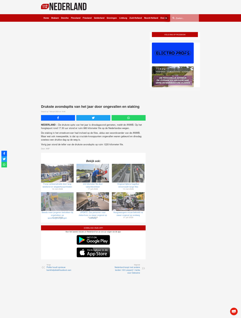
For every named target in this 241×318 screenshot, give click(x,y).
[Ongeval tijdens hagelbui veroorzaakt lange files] (128, 173)
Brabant (55, 17)
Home (46, 17)
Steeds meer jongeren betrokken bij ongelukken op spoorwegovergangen (57, 215)
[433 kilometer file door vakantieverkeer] (92, 173)
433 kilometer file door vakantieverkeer (93, 185)
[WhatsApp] (129, 118)
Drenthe (65, 17)
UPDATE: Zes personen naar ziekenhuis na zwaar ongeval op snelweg (93, 215)
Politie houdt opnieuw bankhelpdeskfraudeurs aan (59, 267)
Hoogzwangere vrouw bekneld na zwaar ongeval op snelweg (128, 213)
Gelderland (99, 17)
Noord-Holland (151, 17)
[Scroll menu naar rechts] (166, 18)
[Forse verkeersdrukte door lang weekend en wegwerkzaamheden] (57, 173)
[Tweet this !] (93, 118)
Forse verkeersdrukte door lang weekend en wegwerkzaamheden (57, 185)
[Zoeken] (173, 18)
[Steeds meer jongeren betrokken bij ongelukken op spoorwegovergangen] (57, 201)
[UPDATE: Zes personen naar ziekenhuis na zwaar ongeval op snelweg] (92, 201)
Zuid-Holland (135, 17)
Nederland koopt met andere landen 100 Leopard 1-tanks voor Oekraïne (127, 269)
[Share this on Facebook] (58, 118)
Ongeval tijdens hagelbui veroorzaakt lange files (128, 185)
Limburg (123, 17)
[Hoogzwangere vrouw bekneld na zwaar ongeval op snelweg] (128, 201)
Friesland (87, 17)
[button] (234, 311)
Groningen (112, 17)
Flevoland (75, 17)
